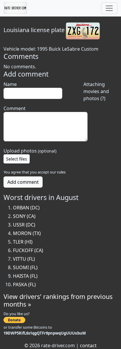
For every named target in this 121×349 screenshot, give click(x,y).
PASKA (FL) (24, 284)
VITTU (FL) (24, 259)
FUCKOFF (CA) (28, 250)
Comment (15, 108)
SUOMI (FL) (25, 267)
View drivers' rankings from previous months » (58, 300)
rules (61, 172)
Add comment (23, 182)
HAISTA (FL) (25, 276)
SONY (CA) (24, 216)
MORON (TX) (27, 233)
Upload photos (30, 151)
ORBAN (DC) (26, 207)
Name (10, 84)
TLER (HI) (23, 242)
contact (88, 345)
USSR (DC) (24, 224)
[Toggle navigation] (109, 8)
